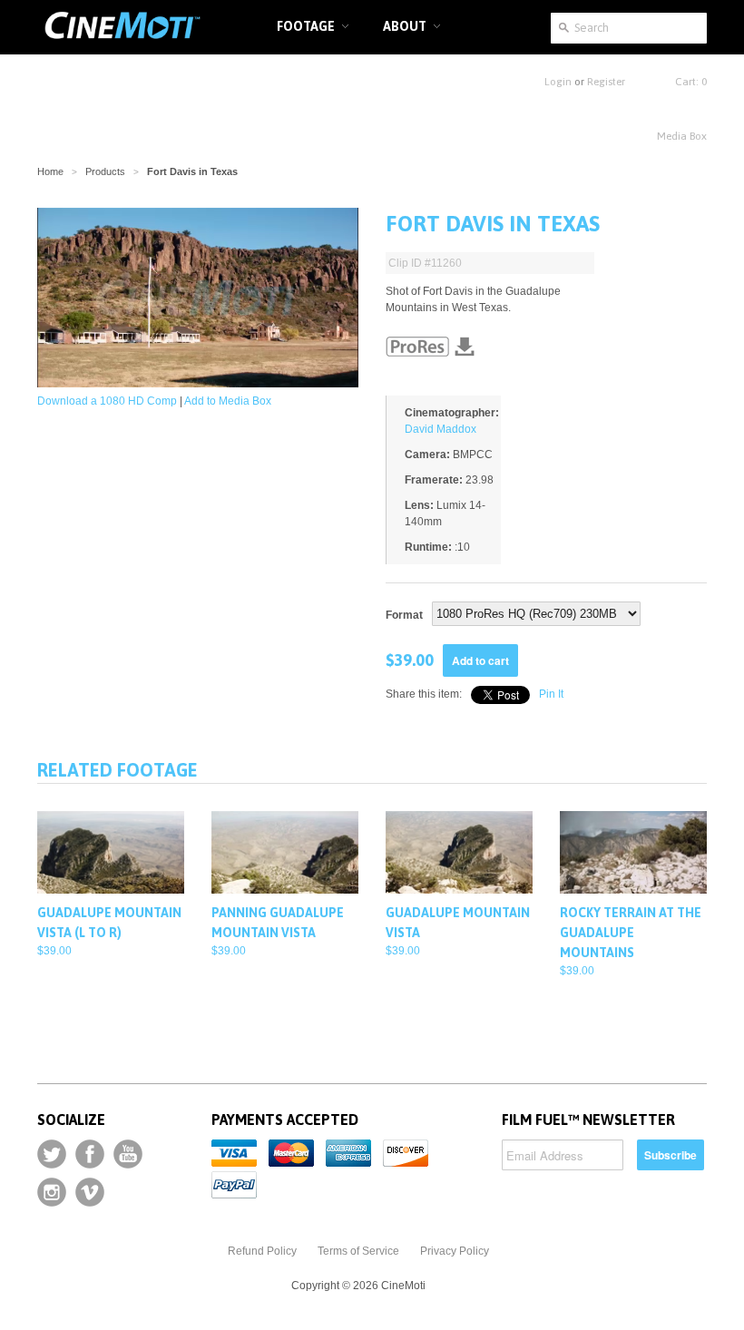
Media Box (682, 136)
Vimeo (89, 1192)
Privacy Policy (454, 1251)
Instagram (51, 1192)
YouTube (127, 1154)
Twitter (51, 1154)
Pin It (551, 694)
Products (105, 171)
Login (558, 81)
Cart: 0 (691, 81)
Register (606, 81)
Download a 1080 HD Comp (107, 401)
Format (404, 615)
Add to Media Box (227, 401)
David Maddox (440, 429)
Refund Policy (262, 1251)
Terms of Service (358, 1251)
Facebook (89, 1154)
